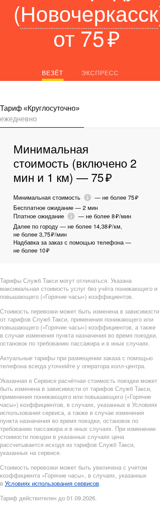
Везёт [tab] (53, 72)
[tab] (42, 115)
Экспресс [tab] (100, 72)
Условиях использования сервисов (52, 483)
